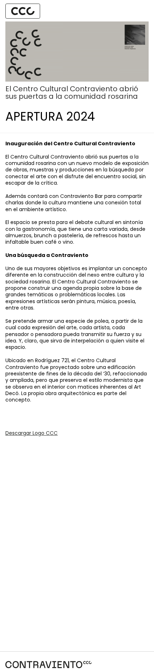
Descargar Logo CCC (31, 433)
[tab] (23, 11)
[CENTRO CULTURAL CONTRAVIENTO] (48, 664)
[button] (23, 10)
